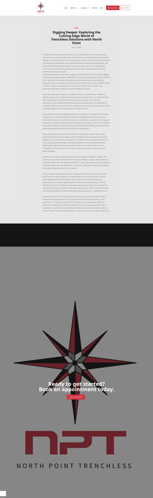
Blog (101, 8)
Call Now (125, 8)
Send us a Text (113, 8)
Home (66, 8)
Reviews (94, 8)
